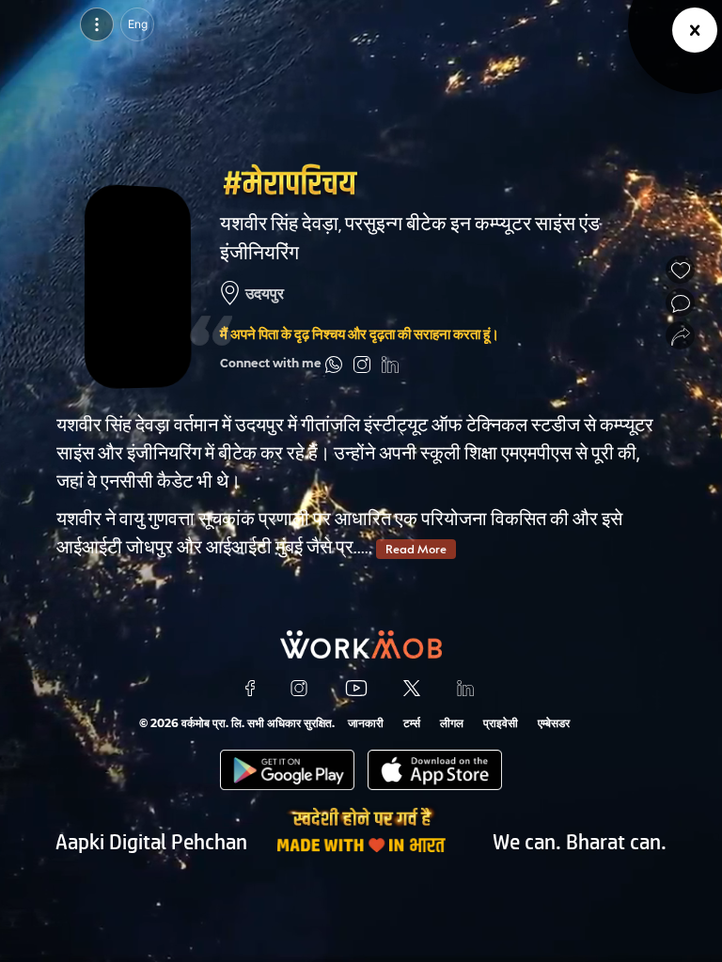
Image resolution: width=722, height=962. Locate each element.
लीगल (451, 723)
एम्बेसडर (554, 723)
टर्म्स (411, 723)
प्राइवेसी (500, 723)
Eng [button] (138, 24)
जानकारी (366, 723)
